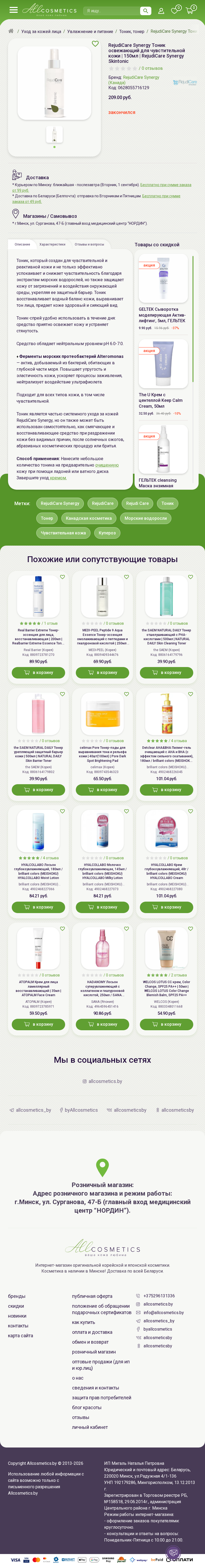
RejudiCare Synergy (60, 503)
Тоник (167, 503)
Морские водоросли (146, 518)
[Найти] (145, 11)
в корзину (43, 672)
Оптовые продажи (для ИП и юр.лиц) (101, 1365)
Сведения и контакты (95, 1388)
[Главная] (11, 31)
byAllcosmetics (158, 1329)
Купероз (107, 532)
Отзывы (80, 1417)
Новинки (17, 1316)
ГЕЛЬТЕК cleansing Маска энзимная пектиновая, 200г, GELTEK (158, 489)
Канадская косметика (89, 518)
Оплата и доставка (92, 1332)
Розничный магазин (94, 1352)
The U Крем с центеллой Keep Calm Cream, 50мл (161, 400)
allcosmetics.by (158, 1304)
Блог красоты (87, 1407)
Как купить (83, 1322)
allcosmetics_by (159, 1320)
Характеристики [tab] (52, 244)
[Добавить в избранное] (95, 43)
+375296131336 (159, 1295)
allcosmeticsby (158, 1337)
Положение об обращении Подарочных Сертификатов (102, 1309)
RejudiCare (102, 503)
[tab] (22, 244)
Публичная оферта (92, 1296)
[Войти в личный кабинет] (161, 11)
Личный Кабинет (90, 1427)
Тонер (47, 518)
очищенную (107, 465)
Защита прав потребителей (101, 1397)
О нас (78, 1378)
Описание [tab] (22, 244)
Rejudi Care (137, 503)
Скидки (16, 1306)
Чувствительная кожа (63, 532)
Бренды (17, 1296)
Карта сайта (20, 1335)
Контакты (18, 1325)
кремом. (58, 477)
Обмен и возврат (90, 1342)
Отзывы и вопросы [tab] (89, 244)
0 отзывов (152, 68)
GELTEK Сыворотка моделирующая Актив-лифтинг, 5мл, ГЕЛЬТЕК (162, 315)
